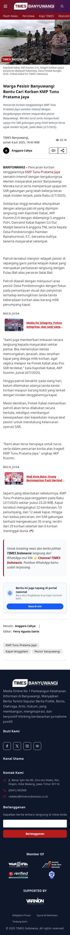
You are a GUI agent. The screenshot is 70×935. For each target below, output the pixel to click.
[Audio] (53, 150)
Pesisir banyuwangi (47, 651)
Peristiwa (28, 16)
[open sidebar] (5, 6)
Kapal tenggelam (17, 651)
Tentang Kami (19, 921)
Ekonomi (64, 16)
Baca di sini (35, 606)
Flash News (10, 16)
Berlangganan (35, 834)
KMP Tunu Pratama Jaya (42, 172)
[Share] (62, 150)
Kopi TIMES (46, 16)
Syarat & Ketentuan (47, 915)
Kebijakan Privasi (21, 915)
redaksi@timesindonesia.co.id (28, 796)
